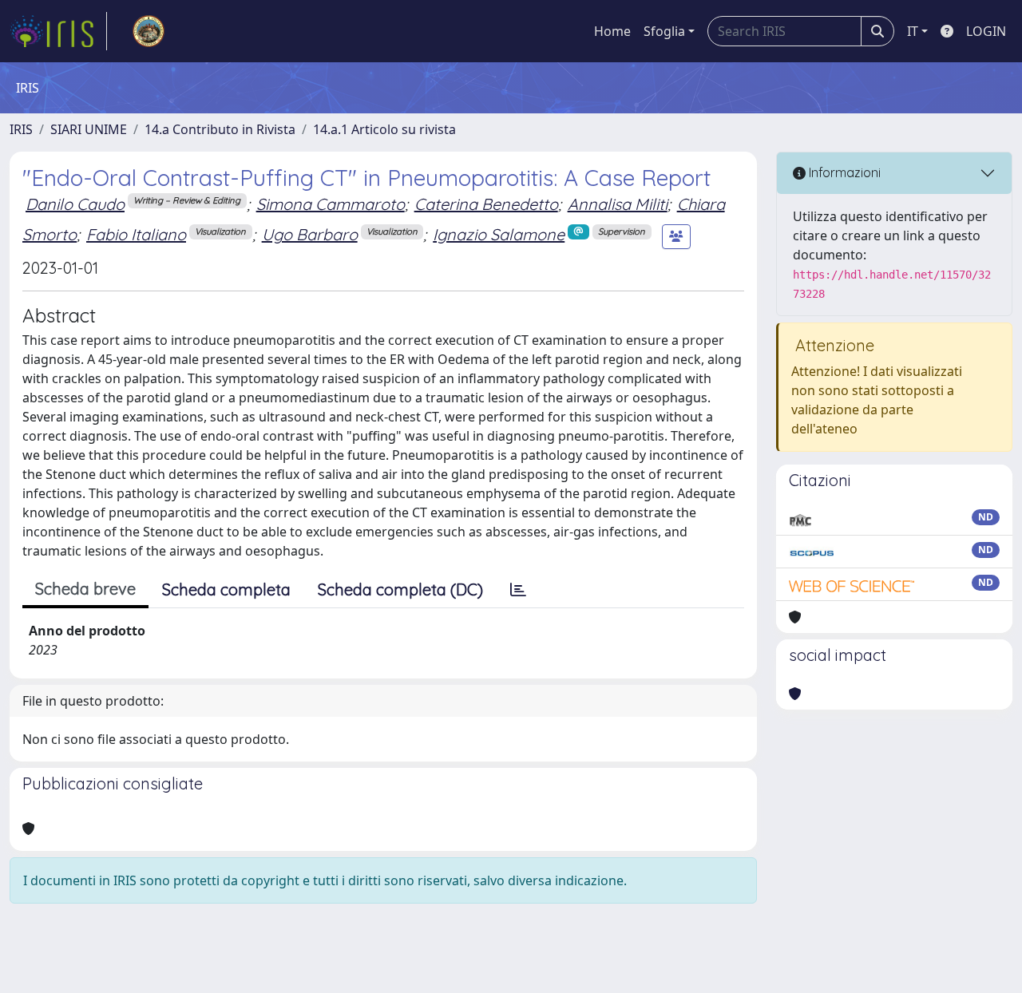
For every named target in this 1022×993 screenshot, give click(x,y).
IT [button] (912, 31)
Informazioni (843, 172)
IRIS (21, 129)
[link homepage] (58, 31)
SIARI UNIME (88, 129)
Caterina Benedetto (486, 204)
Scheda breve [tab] (85, 589)
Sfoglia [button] (664, 31)
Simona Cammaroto (330, 204)
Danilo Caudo (75, 204)
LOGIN (986, 31)
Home (612, 31)
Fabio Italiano (136, 234)
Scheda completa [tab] (226, 589)
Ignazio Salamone (498, 234)
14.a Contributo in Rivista (220, 129)
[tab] (518, 590)
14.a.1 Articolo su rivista (384, 129)
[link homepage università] (148, 31)
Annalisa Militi (617, 204)
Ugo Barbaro (310, 234)
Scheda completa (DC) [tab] (400, 589)
